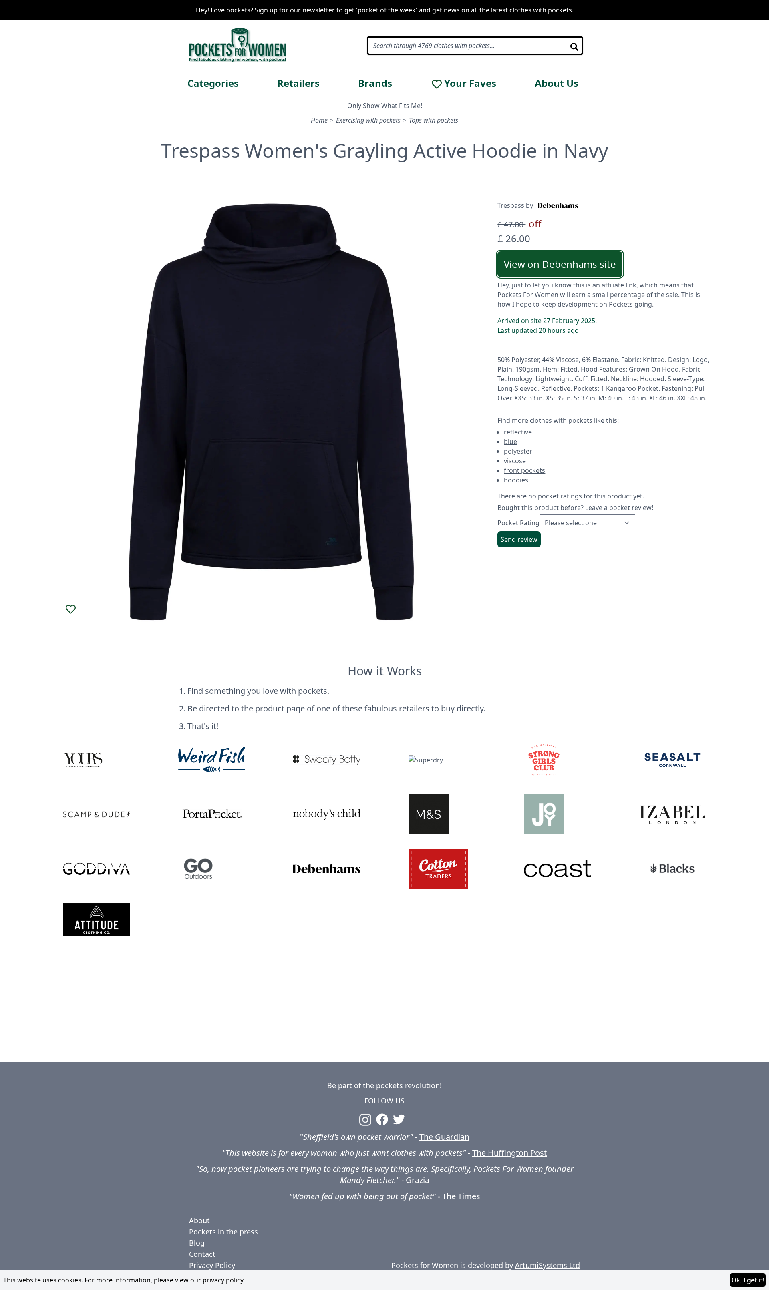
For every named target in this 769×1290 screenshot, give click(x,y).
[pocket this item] (71, 609)
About (199, 1220)
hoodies (516, 480)
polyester (518, 451)
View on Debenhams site (560, 264)
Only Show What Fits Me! (384, 105)
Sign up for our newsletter (295, 10)
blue (510, 441)
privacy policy (223, 1280)
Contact (202, 1254)
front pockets (524, 470)
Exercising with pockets (368, 120)
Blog (197, 1243)
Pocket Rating (518, 522)
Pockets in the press (223, 1231)
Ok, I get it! (747, 1280)
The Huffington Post (509, 1152)
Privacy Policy (212, 1265)
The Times (461, 1196)
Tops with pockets (433, 120)
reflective (518, 432)
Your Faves (470, 83)
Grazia (417, 1180)
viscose (515, 460)
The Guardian (444, 1136)
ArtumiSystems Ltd (547, 1265)
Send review (519, 539)
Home (319, 120)
